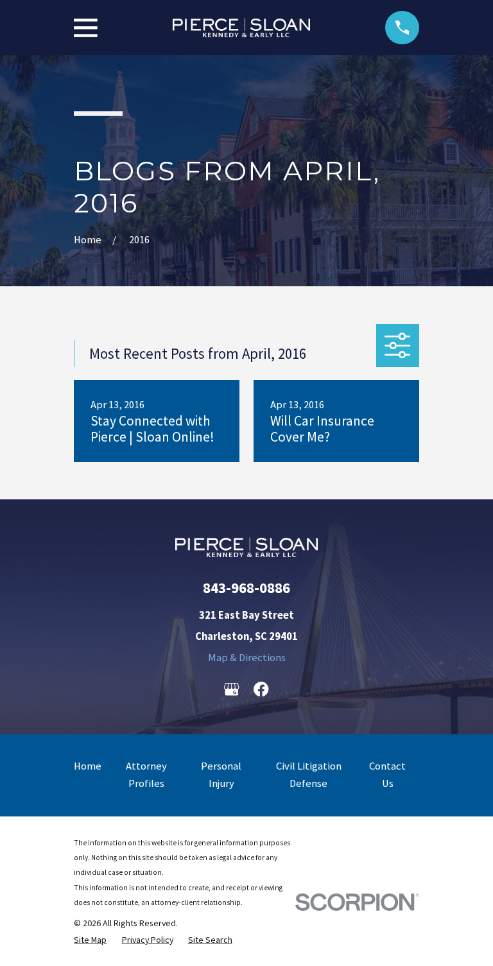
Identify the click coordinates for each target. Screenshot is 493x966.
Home (87, 766)
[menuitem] (90, 940)
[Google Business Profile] (231, 689)
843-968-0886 (246, 587)
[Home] (242, 27)
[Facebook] (261, 689)
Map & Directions (247, 657)
